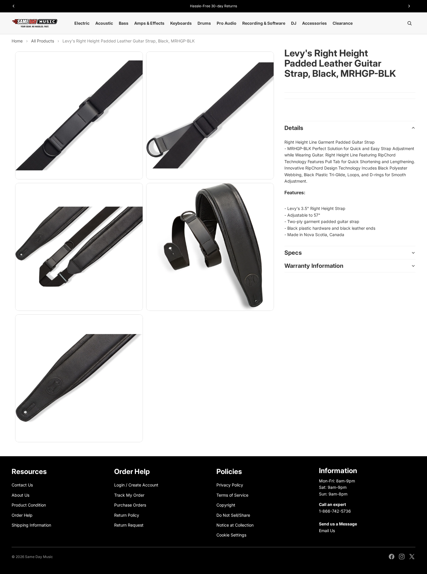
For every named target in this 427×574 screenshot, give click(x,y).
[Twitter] (411, 556)
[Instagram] (401, 556)
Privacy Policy (229, 484)
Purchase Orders (130, 504)
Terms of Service (232, 495)
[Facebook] (391, 556)
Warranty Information (313, 265)
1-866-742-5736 (335, 510)
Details (293, 127)
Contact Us (22, 484)
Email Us (327, 530)
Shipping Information (31, 525)
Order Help (22, 514)
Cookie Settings (231, 534)
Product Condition (29, 504)
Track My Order (129, 495)
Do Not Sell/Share (233, 514)
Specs (293, 252)
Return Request (128, 525)
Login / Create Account (136, 484)
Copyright (225, 504)
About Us (20, 495)
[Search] (409, 23)
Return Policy (126, 514)
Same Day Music (39, 557)
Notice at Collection (235, 525)
